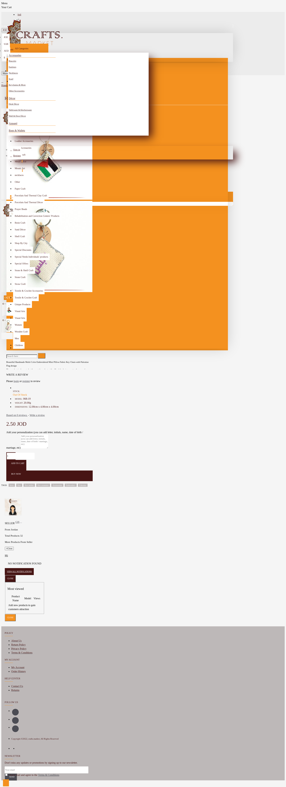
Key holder (29, 485)
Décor (12, 98)
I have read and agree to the (33, 775)
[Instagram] (15, 720)
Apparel (13, 123)
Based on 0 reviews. (16, 415)
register (26, 381)
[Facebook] (15, 712)
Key (19, 485)
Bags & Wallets (17, 130)
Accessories (15, 55)
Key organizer (43, 485)
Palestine (82, 485)
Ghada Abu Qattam (19, 522)
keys (12, 485)
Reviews (17, 348)
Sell (19, 14)
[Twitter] (15, 728)
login (16, 381)
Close (10, 578)
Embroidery (70, 485)
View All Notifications (19, 571)
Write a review (37, 415)
